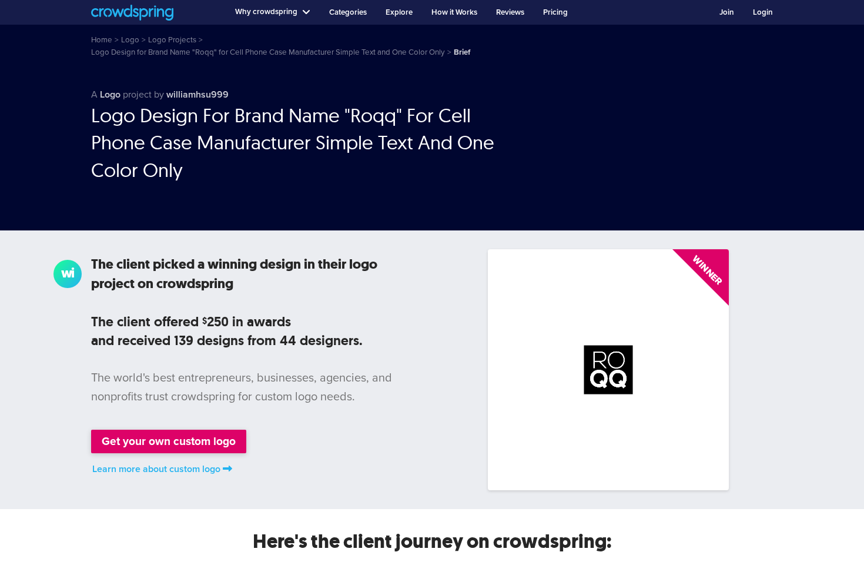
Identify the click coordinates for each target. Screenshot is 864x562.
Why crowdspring (266, 11)
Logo (110, 95)
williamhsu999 (197, 95)
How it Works (454, 12)
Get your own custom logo (169, 441)
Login (763, 12)
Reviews (510, 12)
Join (726, 12)
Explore (399, 12)
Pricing (555, 12)
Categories (348, 12)
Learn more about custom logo (156, 469)
